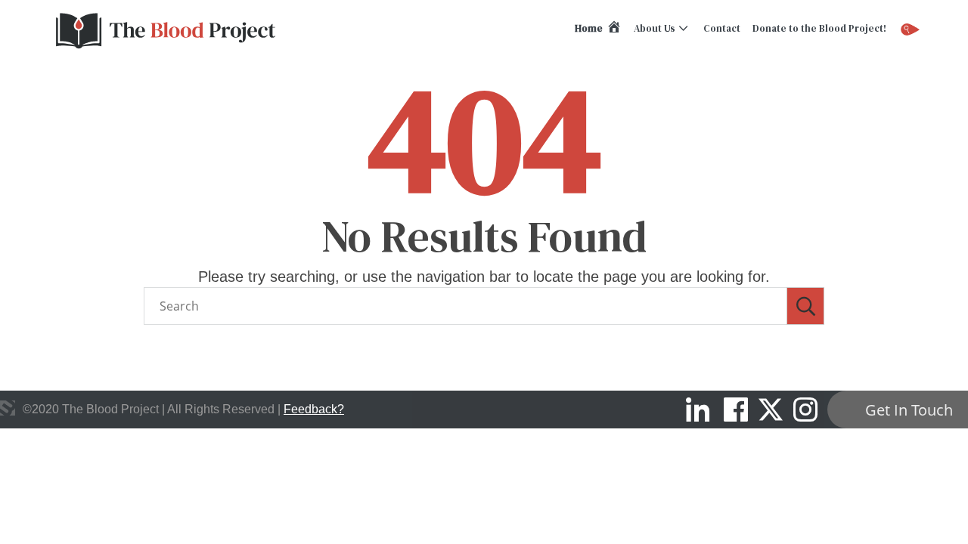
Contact (721, 28)
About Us (654, 28)
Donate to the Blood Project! (819, 28)
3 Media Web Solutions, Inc (7, 408)
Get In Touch (909, 410)
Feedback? (314, 409)
